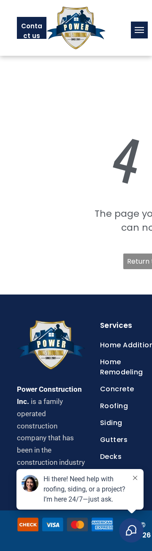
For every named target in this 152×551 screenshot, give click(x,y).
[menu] (139, 30)
